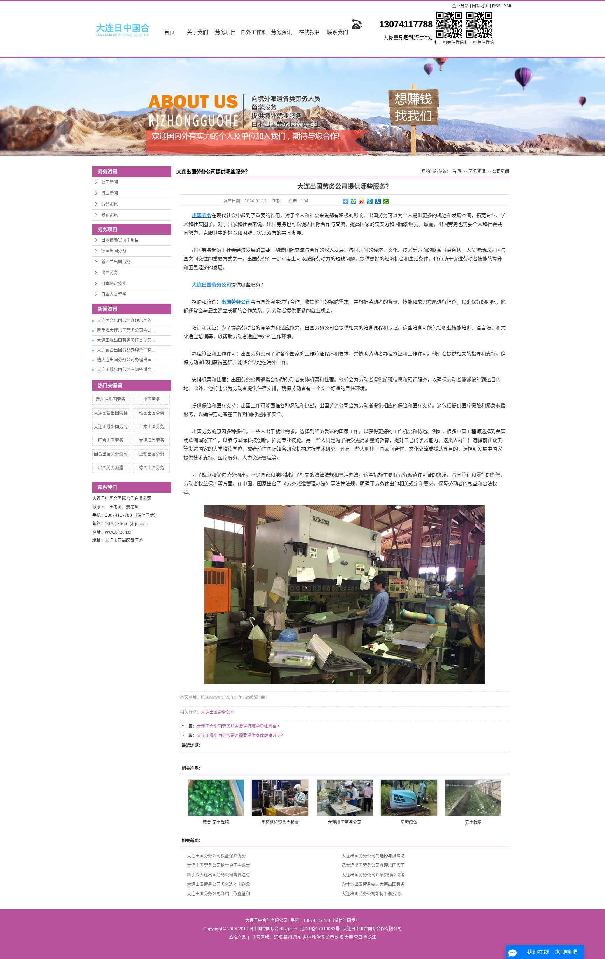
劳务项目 (225, 32)
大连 (349, 937)
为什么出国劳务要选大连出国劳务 (373, 884)
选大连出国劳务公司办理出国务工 (373, 865)
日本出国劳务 (151, 426)
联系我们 (337, 32)
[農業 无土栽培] (215, 797)
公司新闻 (109, 182)
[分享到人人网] (378, 201)
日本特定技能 (113, 283)
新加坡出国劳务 (110, 399)
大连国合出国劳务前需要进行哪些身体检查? (238, 726)
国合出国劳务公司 (110, 454)
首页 (169, 32)
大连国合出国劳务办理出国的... (126, 320)
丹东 (297, 937)
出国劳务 (109, 272)
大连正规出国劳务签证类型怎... (126, 340)
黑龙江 (369, 937)
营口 (358, 937)
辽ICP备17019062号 (320, 928)
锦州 (288, 937)
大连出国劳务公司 (218, 712)
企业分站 (460, 6)
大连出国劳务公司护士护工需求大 (218, 865)
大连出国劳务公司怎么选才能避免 (218, 884)
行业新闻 (109, 193)
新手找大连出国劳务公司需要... (126, 330)
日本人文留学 (113, 294)
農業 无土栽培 (216, 822)
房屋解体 (409, 822)
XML (508, 6)
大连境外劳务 (151, 440)
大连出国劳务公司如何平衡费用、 (373, 893)
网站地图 (481, 6)
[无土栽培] (473, 797)
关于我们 (197, 32)
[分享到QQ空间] (354, 201)
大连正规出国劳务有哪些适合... (126, 369)
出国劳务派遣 (110, 467)
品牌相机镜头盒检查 (280, 822)
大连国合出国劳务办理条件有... (126, 350)
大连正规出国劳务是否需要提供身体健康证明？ (241, 735)
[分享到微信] (386, 201)
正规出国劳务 (151, 454)
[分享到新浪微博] (362, 201)
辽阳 (278, 937)
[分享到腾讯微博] (370, 201)
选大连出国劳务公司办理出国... (126, 359)
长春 (330, 937)
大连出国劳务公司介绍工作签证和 (218, 893)
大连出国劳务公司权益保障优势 (216, 856)
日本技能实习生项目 (120, 240)
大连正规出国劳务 (110, 426)
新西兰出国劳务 (116, 261)
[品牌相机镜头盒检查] (280, 797)
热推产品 (237, 937)
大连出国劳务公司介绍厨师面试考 (373, 875)
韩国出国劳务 (151, 413)
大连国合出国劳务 (110, 413)
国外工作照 (254, 32)
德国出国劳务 (113, 251)
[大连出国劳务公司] (344, 797)
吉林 (306, 937)
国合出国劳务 (110, 440)
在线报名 (309, 32)
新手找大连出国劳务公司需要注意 (218, 875)
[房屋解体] (409, 797)
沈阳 (339, 937)
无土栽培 (473, 822)
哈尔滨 (318, 937)
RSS (496, 6)
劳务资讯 (281, 32)
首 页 (456, 171)
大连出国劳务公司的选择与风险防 (373, 856)
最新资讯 (109, 215)
